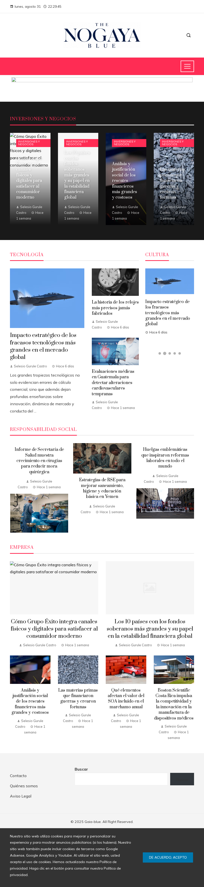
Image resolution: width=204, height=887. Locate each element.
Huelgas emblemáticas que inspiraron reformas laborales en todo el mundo (165, 458)
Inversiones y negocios (29, 143)
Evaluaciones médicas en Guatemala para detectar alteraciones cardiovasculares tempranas (113, 383)
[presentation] (13, 488)
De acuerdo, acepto (168, 857)
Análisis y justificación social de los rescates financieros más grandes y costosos (30, 702)
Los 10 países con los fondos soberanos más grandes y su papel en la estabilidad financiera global (150, 629)
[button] (159, 353)
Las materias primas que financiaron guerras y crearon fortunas (78, 699)
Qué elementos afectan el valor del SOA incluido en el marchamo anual (126, 699)
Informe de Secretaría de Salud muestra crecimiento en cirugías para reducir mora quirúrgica (39, 461)
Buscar (81, 769)
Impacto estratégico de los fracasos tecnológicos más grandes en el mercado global (43, 346)
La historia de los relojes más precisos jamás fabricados (115, 308)
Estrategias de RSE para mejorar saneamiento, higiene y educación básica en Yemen (102, 488)
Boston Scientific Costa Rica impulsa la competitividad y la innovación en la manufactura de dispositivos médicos (174, 704)
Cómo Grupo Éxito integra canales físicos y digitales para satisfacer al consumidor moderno (54, 629)
